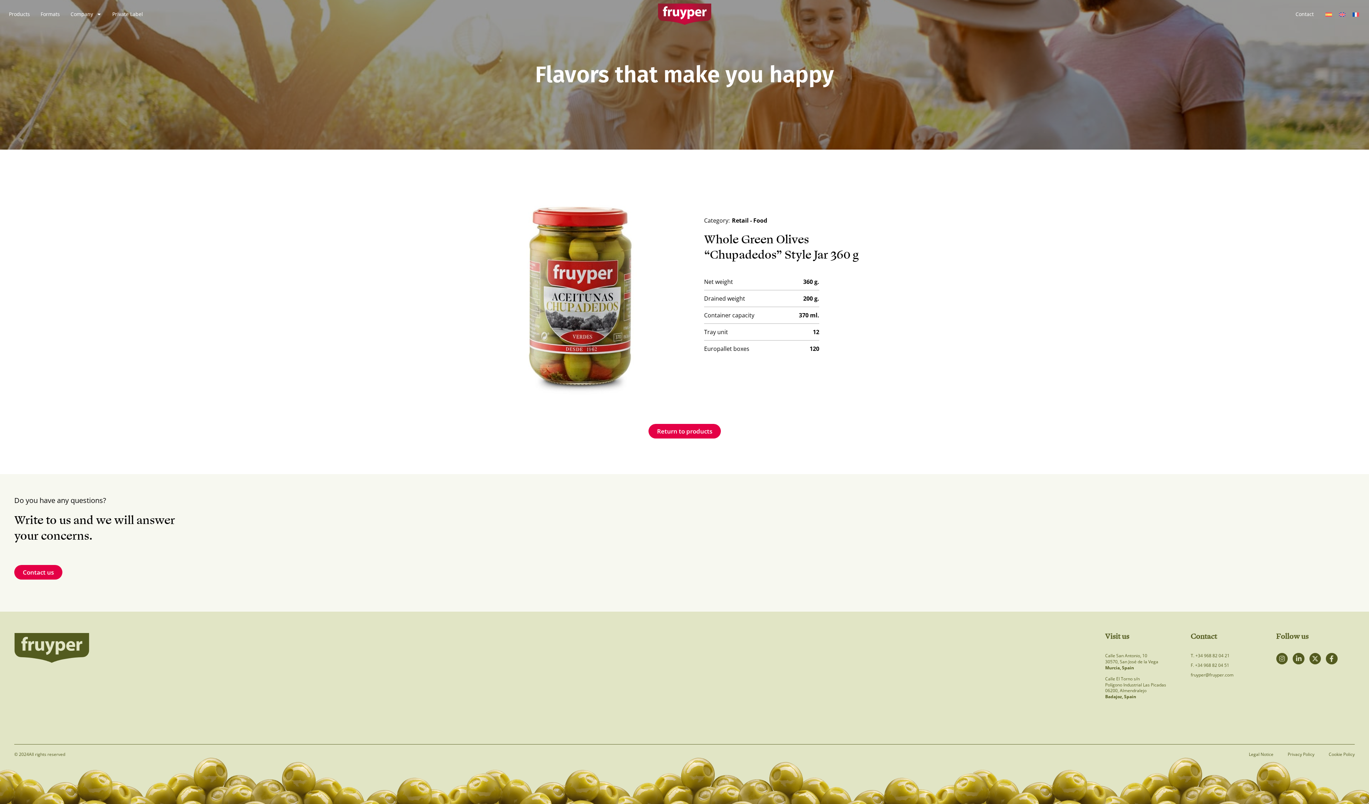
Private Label (127, 14)
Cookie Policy (1342, 754)
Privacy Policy (1301, 754)
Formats (50, 14)
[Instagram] (1282, 658)
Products (19, 14)
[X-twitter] (1315, 658)
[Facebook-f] (1331, 658)
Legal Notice (1261, 754)
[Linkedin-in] (1298, 658)
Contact (1305, 14)
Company (82, 14)
